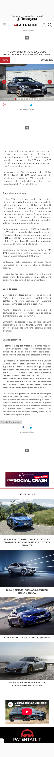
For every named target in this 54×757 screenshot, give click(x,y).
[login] (44, 25)
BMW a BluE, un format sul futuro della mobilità (27, 591)
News (5, 60)
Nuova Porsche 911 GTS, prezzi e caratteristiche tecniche (27, 684)
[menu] (4, 25)
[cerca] (51, 25)
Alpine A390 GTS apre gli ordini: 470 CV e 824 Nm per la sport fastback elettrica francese (27, 542)
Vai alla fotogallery (10, 422)
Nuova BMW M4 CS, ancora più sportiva (27, 637)
